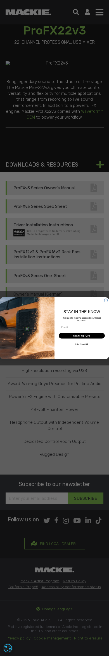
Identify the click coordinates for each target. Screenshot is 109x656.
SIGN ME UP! (81, 335)
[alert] (8, 648)
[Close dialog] (106, 300)
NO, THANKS (82, 344)
